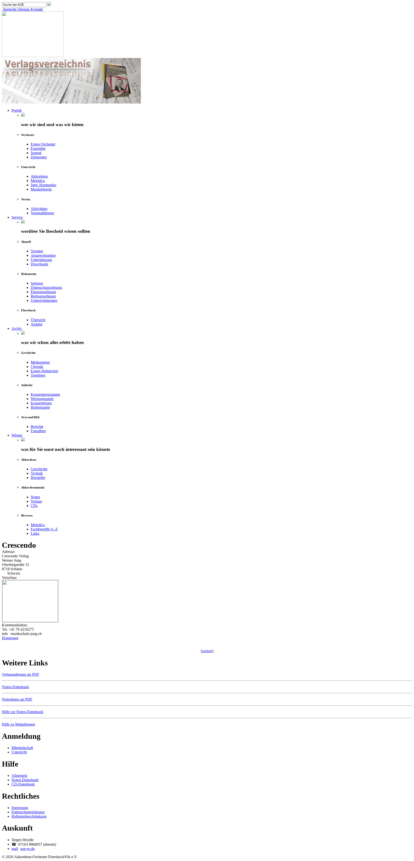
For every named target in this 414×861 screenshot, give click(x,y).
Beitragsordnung (43, 296)
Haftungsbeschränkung (29, 816)
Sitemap (23, 9)
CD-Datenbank (23, 784)
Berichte (37, 427)
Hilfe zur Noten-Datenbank (22, 712)
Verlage (36, 501)
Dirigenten (39, 157)
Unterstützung (41, 260)
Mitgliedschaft (22, 748)
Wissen (17, 435)
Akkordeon (39, 176)
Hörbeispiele (40, 407)
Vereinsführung (42, 213)
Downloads (39, 264)
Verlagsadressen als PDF (20, 674)
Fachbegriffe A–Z (44, 529)
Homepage (10, 638)
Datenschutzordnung (46, 287)
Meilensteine (40, 362)
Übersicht (38, 320)
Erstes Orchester (43, 144)
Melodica (38, 181)
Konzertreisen (41, 403)
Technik (37, 473)
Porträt (17, 110)
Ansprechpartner (43, 255)
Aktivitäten (39, 209)
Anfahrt (36, 324)
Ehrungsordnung (43, 292)
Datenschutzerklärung (28, 812)
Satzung (37, 283)
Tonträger (38, 375)
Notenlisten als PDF (17, 699)
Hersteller (38, 478)
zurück (207, 651)
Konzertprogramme (45, 394)
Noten (35, 497)
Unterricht (19, 752)
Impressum (20, 808)
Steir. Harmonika (43, 185)
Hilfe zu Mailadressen (18, 724)
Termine (37, 251)
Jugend (36, 153)
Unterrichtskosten (44, 300)
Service (17, 217)
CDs (34, 506)
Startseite (9, 9)
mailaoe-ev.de (23, 849)
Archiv (17, 328)
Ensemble (38, 148)
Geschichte (39, 469)
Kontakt (36, 9)
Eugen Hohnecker (44, 371)
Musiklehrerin (41, 189)
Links (35, 533)
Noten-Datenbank (15, 687)
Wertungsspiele (42, 399)
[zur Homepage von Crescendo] (30, 621)
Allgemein (19, 776)
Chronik (37, 367)
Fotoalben (38, 431)
